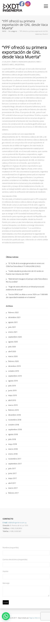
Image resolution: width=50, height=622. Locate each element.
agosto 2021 (13, 322)
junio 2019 (12, 390)
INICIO (4, 31)
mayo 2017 (12, 478)
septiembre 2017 (15, 463)
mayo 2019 (12, 395)
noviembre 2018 (14, 420)
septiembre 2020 (15, 337)
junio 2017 (12, 473)
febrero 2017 (13, 493)
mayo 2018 (12, 444)
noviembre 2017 (14, 459)
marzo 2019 (12, 405)
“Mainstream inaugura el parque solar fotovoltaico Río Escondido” (27, 280)
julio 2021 (12, 327)
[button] (6, 616)
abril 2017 (12, 483)
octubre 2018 (13, 424)
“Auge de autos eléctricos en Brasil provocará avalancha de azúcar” (25, 288)
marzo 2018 (12, 449)
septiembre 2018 (15, 429)
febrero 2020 (13, 361)
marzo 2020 (12, 356)
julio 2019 (12, 385)
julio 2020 (12, 346)
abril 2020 (12, 351)
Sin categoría (13, 31)
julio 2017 (12, 468)
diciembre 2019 (14, 366)
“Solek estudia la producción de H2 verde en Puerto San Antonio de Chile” (25, 272)
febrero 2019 (13, 410)
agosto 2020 (13, 342)
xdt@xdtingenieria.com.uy (15, 522)
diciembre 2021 (14, 317)
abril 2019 (12, 400)
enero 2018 (12, 454)
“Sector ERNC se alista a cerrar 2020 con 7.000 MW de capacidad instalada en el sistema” (27, 295)
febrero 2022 (13, 312)
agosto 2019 (13, 381)
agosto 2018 (13, 434)
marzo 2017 (12, 488)
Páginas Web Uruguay (36, 618)
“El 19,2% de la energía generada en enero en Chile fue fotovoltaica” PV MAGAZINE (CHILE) (25, 264)
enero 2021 (12, 332)
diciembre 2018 (14, 415)
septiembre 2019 (15, 376)
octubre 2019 (13, 371)
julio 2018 (12, 439)
